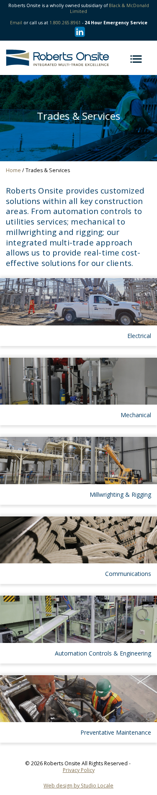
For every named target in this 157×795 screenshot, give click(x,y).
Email (16, 23)
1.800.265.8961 (65, 23)
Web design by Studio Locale (78, 785)
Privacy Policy (79, 770)
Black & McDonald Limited (109, 8)
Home (13, 170)
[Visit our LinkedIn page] (78, 31)
